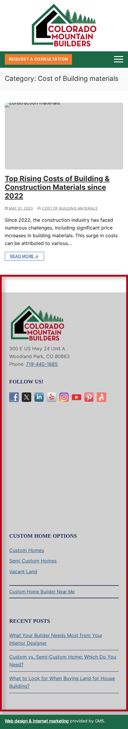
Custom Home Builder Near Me (42, 591)
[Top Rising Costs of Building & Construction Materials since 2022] (64, 136)
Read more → (24, 256)
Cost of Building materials (69, 208)
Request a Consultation (38, 59)
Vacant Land (23, 571)
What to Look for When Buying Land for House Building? (62, 682)
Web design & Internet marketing (37, 720)
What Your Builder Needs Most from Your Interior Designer (55, 639)
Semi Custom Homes (33, 561)
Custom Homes (26, 550)
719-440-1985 (42, 364)
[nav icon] (118, 59)
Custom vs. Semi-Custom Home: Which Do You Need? (62, 661)
